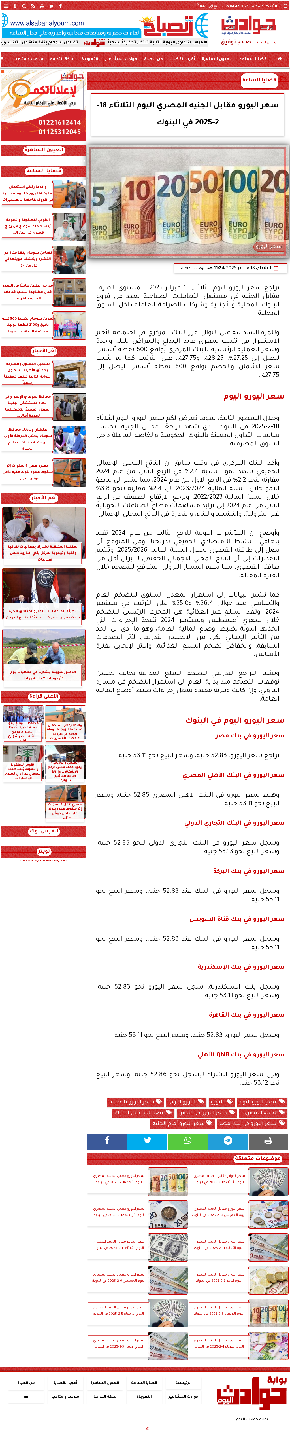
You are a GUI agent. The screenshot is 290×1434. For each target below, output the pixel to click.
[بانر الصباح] (104, 25)
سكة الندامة (62, 59)
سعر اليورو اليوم (259, 1102)
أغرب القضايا (182, 59)
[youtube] (42, 5)
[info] (15, 5)
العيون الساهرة (217, 59)
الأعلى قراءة (44, 697)
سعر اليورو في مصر (204, 1113)
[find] (24, 5)
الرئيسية (183, 1383)
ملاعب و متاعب (28, 59)
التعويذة (90, 59)
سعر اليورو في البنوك (140, 1113)
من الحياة (153, 59)
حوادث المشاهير (121, 59)
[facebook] (60, 5)
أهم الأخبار (44, 498)
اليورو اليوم (183, 1102)
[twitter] (51, 5)
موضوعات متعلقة (258, 1159)
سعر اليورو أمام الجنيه (179, 1124)
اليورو (219, 1102)
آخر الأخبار (44, 351)
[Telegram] (228, 1142)
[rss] (33, 5)
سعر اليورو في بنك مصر (249, 1124)
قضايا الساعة (253, 59)
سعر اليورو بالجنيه (133, 1102)
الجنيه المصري (260, 1113)
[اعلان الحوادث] (43, 140)
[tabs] (5, 5)
